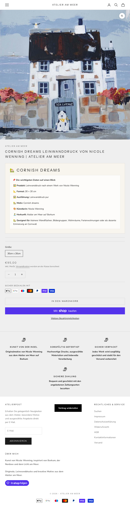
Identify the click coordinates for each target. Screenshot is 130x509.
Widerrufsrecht (101, 426)
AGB (96, 432)
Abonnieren (18, 441)
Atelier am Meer (16, 146)
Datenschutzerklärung (105, 421)
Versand (98, 442)
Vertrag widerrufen (68, 408)
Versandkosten (23, 266)
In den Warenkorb (65, 301)
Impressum (99, 416)
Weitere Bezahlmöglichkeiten (65, 318)
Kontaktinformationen (105, 437)
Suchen (97, 411)
